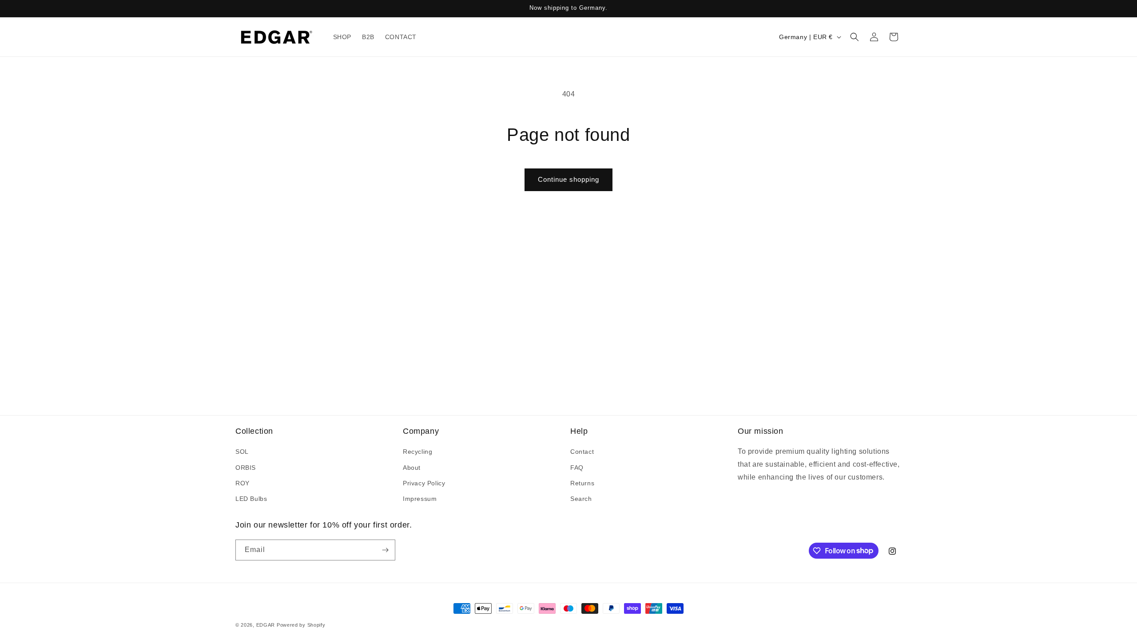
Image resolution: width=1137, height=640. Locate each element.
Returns (582, 483)
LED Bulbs (251, 498)
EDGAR (266, 625)
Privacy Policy (424, 483)
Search (581, 498)
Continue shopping (568, 179)
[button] (854, 37)
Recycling (417, 451)
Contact (582, 451)
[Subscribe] (385, 550)
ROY (242, 483)
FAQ (577, 467)
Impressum (420, 498)
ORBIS (245, 467)
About (412, 467)
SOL (242, 451)
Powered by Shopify (301, 625)
